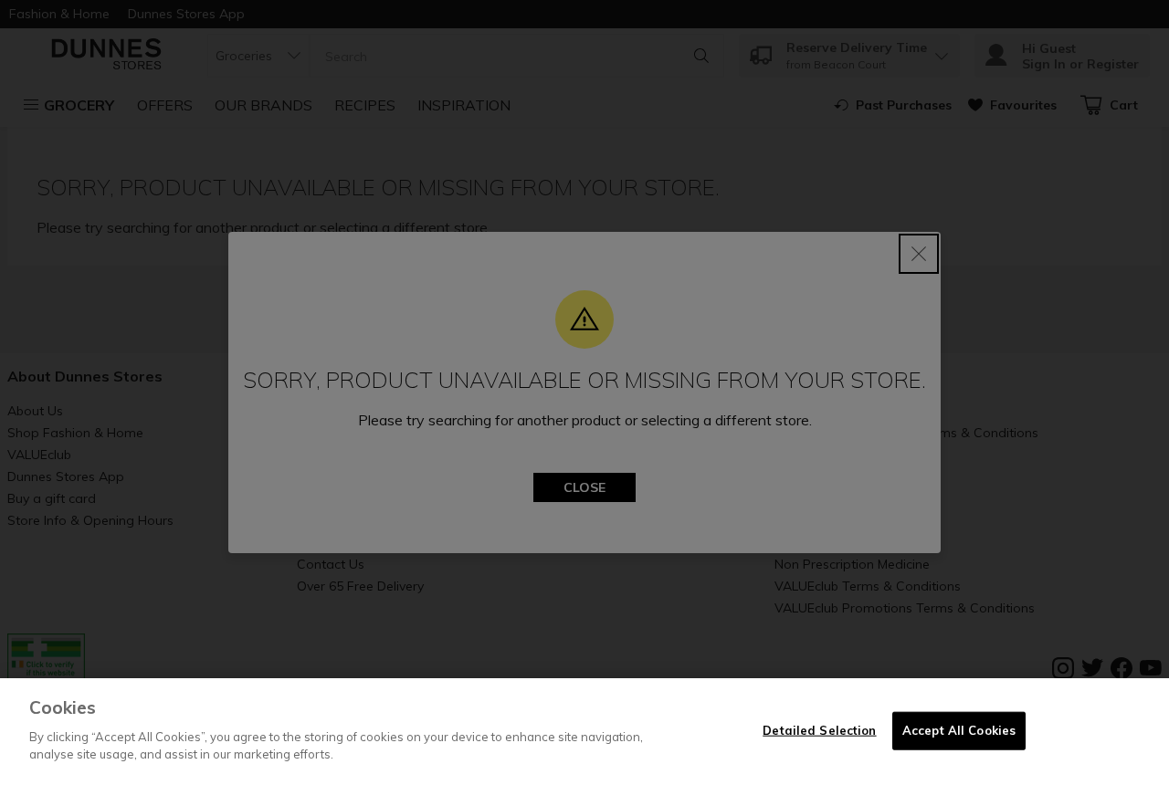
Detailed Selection (819, 729)
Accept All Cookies (959, 729)
